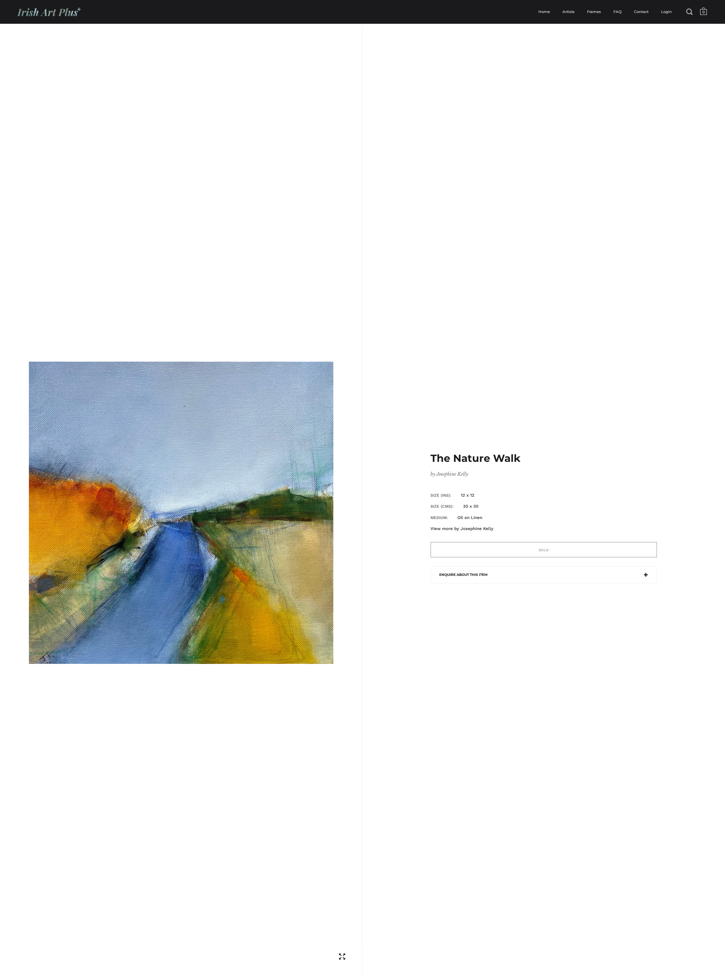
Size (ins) (440, 495)
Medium (438, 517)
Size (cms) (441, 506)
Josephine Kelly (452, 474)
